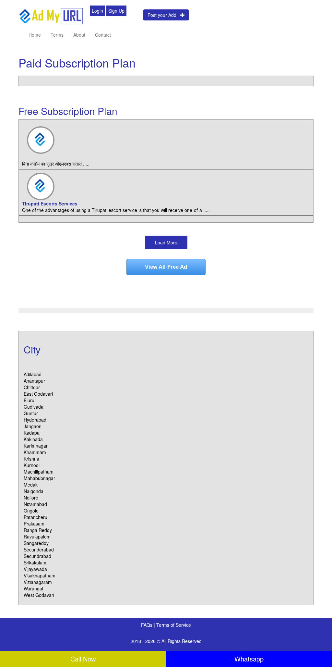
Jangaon (33, 426)
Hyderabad (35, 419)
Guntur (31, 413)
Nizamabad (35, 504)
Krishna (31, 458)
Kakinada (33, 439)
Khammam (35, 452)
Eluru (29, 400)
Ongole (31, 510)
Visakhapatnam (39, 575)
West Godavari (39, 595)
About (79, 34)
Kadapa (32, 432)
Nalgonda (33, 491)
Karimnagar (36, 445)
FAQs (147, 625)
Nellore (31, 497)
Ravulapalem (37, 536)
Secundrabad (37, 556)
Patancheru (35, 517)
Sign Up (116, 10)
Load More (166, 242)
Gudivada (33, 406)
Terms (57, 34)
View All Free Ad (166, 267)
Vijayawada (35, 569)
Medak (31, 484)
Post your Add (164, 15)
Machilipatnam (38, 471)
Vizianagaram (38, 582)
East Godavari (38, 393)
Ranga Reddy (38, 530)
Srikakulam (35, 562)
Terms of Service (173, 625)
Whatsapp (249, 658)
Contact (103, 34)
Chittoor (32, 387)
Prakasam (34, 523)
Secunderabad (39, 549)
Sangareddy (36, 543)
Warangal (33, 588)
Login (97, 10)
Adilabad (33, 374)
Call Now (83, 658)
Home (35, 34)
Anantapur (34, 380)
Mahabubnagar (39, 478)
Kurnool (32, 465)
